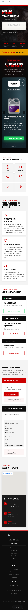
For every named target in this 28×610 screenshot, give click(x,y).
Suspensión (14, 550)
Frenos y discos (14, 547)
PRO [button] (21, 603)
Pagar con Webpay (11, 394)
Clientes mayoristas (14, 572)
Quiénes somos (14, 569)
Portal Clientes (14, 596)
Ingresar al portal (14, 353)
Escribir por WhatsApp (14, 311)
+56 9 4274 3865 (12, 523)
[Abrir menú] (16, 3)
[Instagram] (14, 539)
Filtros (14, 558)
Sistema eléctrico (14, 561)
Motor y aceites (14, 553)
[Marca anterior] (3, 112)
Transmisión (14, 555)
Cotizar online (14, 593)
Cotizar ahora (14, 333)
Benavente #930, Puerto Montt (14, 590)
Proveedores (14, 577)
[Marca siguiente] (24, 112)
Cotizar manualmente (20, 35)
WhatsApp (14, 588)
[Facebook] (10, 539)
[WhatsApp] (17, 539)
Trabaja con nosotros (14, 574)
